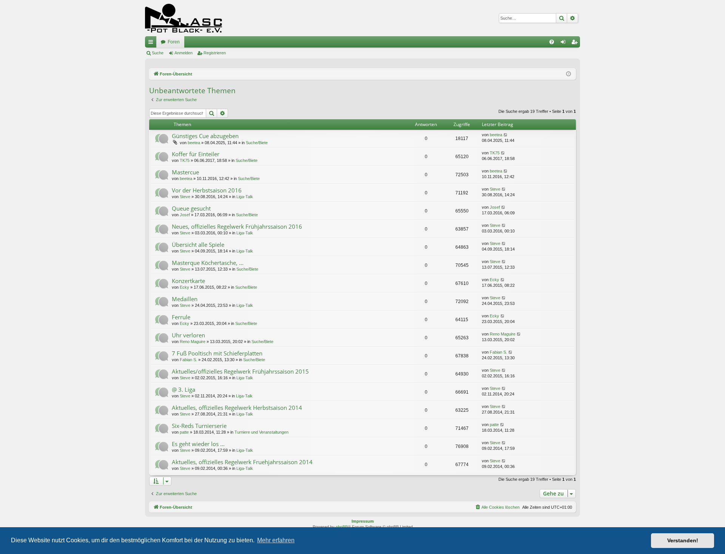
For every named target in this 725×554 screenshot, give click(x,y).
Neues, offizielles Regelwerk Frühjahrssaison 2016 (237, 226)
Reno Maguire (192, 341)
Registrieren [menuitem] (576, 43)
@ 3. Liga (183, 389)
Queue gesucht (191, 208)
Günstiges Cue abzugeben (205, 136)
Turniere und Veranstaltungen (261, 432)
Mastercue (185, 172)
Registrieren (215, 53)
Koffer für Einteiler (195, 154)
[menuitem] (551, 42)
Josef (185, 214)
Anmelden (183, 53)
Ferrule (181, 317)
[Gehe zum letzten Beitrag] (505, 135)
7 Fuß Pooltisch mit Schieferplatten (217, 353)
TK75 (185, 160)
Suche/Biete (257, 142)
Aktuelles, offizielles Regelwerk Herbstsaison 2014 (237, 407)
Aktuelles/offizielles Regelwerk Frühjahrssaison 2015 (240, 371)
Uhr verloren (188, 335)
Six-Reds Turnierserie (199, 425)
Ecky (184, 287)
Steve (185, 196)
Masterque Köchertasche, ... (208, 262)
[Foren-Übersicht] (183, 18)
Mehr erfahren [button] (276, 540)
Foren (174, 42)
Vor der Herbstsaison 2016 (207, 190)
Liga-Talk (244, 196)
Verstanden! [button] (682, 540)
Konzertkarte (188, 281)
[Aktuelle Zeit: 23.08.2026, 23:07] (568, 74)
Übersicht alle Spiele (198, 244)
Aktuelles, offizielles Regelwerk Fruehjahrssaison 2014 (242, 462)
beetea (194, 142)
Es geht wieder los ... (198, 444)
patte (184, 432)
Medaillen (184, 299)
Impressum (363, 521)
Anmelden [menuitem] (564, 43)
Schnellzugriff (152, 43)
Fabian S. (188, 359)
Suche (158, 53)
